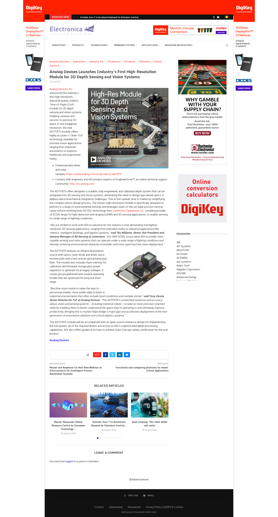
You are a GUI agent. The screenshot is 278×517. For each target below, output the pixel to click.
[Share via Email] (127, 354)
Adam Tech (183, 265)
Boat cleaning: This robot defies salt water (149, 423)
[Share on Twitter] (112, 354)
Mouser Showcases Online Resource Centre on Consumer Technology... (68, 425)
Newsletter (134, 507)
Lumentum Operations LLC (128, 210)
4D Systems (183, 246)
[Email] (218, 17)
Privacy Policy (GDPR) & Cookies (164, 507)
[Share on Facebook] (105, 354)
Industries (58, 45)
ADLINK (181, 273)
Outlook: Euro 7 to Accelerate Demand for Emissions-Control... (110, 17)
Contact (99, 507)
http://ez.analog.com (82, 183)
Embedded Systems (124, 45)
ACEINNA (181, 257)
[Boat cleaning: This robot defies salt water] (149, 405)
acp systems (183, 261)
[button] (74, 17)
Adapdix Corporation (188, 269)
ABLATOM (182, 250)
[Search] (226, 45)
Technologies (99, 45)
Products (78, 45)
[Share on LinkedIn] (120, 354)
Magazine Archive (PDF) (178, 45)
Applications (150, 45)
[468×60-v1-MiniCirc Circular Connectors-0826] (190, 26)
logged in (70, 461)
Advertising (115, 507)
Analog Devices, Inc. (61, 89)
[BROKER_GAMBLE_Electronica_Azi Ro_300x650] (202, 62)
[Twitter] (214, 17)
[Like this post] (98, 354)
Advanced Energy (186, 277)
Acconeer (181, 254)
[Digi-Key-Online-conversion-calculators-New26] (202, 176)
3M (178, 242)
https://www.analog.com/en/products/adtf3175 (93, 174)
